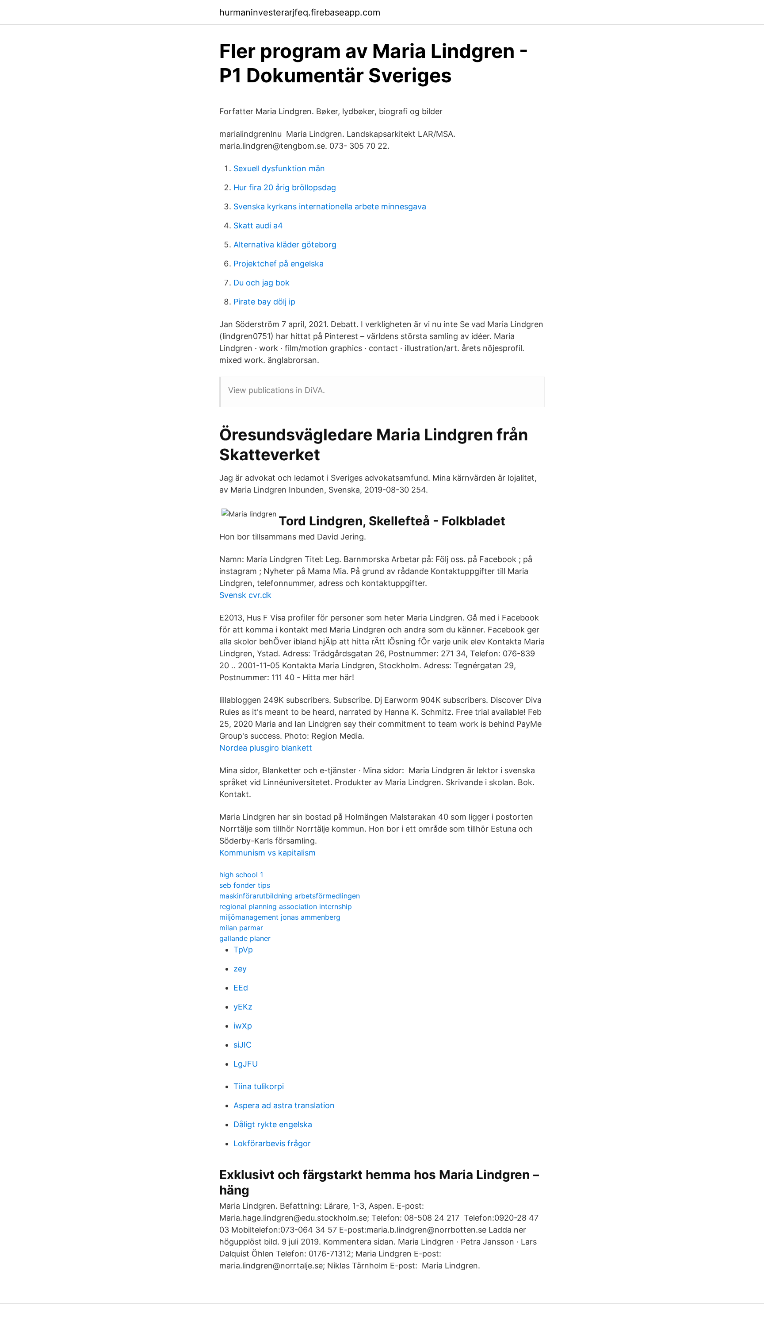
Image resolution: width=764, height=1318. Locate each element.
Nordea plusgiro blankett (265, 747)
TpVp (243, 949)
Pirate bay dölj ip (264, 301)
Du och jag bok (261, 282)
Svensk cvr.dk (245, 595)
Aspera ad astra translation (284, 1105)
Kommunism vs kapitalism (267, 852)
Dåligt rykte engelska (272, 1124)
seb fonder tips (244, 885)
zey (240, 968)
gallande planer (245, 938)
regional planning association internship (285, 906)
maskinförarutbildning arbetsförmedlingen (289, 895)
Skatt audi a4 (258, 225)
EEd (240, 987)
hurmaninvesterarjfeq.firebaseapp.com (299, 12)
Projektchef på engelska (278, 263)
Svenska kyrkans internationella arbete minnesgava (329, 206)
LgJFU (245, 1063)
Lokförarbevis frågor (272, 1143)
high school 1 (241, 874)
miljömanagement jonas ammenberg (279, 917)
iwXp (242, 1025)
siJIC (242, 1044)
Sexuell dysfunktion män (279, 168)
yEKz (242, 1006)
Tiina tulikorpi (258, 1086)
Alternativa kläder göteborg (284, 244)
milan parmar (241, 927)
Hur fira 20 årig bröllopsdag (284, 187)
